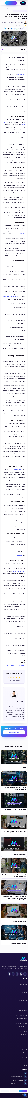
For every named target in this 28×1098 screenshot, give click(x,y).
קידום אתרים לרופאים (22, 1018)
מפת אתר (24, 1060)
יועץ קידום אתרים (23, 1000)
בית (26, 8)
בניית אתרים (24, 995)
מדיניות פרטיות (23, 1065)
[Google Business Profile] (9, 974)
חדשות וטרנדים (23, 1037)
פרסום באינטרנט (23, 1031)
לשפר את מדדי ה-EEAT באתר (11, 296)
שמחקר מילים (17, 469)
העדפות (5, 1091)
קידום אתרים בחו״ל (22, 1013)
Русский (21, 1095)
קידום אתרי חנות (23, 1010)
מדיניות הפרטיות (10, 1088)
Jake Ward (19, 555)
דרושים (25, 1054)
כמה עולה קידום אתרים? (21, 1023)
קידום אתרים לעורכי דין (21, 1015)
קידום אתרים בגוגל (23, 981)
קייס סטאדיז (24, 1049)
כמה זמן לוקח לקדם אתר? (21, 1026)
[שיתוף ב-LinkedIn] (11, 29)
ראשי (25, 1044)
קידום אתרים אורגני (22, 984)
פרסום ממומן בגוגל (22, 992)
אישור (23, 1091)
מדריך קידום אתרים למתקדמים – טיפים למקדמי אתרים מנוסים (11, 8)
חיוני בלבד (14, 1091)
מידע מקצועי (21, 8)
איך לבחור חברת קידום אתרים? (20, 1029)
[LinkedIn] (21, 974)
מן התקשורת (24, 1052)
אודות (25, 1046)
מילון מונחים (24, 1034)
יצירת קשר (24, 1057)
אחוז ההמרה (22, 233)
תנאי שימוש (24, 1062)
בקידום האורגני (21, 74)
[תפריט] (3, 3)
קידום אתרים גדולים (22, 1003)
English (16, 1095)
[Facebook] (25, 974)
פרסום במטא (24, 989)
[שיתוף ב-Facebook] (14, 29)
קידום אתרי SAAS (23, 1021)
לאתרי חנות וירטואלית (19, 571)
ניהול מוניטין (24, 997)
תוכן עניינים (22, 49)
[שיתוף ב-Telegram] (5, 29)
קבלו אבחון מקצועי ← (14, 732)
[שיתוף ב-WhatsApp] (17, 29)
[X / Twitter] (13, 974)
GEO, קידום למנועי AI (22, 987)
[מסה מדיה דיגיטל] (23, 3)
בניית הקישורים (17, 612)
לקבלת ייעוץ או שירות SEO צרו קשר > (15, 665)
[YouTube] (17, 974)
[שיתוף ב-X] (8, 29)
